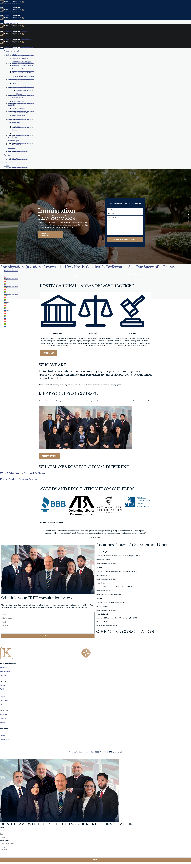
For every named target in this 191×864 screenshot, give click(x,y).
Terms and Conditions (76, 752)
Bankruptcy (3, 675)
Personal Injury (5, 671)
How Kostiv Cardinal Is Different (93, 267)
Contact (2, 736)
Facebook (3, 718)
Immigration (4, 668)
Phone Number (5, 840)
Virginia (2, 697)
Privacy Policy (4, 740)
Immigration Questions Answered (31, 267)
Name (2, 828)
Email (1, 834)
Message (3, 847)
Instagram (3, 714)
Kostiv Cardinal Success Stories (18, 479)
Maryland (3, 693)
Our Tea (2, 732)
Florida (2, 689)
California (3, 685)
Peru (1, 704)
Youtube (2, 722)
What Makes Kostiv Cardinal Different (23, 473)
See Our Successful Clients (151, 267)
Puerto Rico (4, 701)
